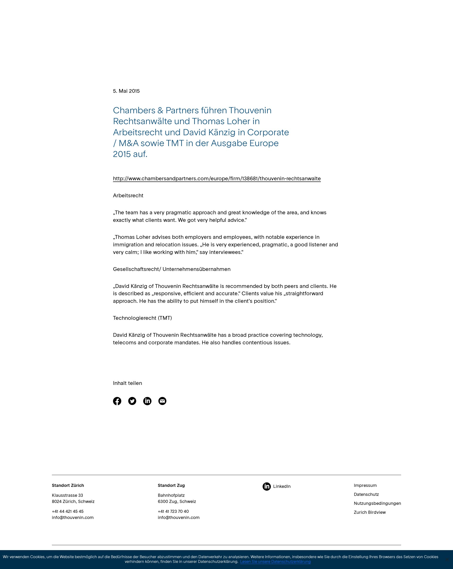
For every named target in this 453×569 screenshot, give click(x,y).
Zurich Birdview (370, 512)
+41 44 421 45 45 (68, 512)
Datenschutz (366, 495)
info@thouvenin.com (73, 518)
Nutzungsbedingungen (377, 504)
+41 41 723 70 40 (173, 512)
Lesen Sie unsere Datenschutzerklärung (275, 562)
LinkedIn (282, 487)
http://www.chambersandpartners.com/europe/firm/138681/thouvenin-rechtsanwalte (217, 178)
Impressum (365, 486)
